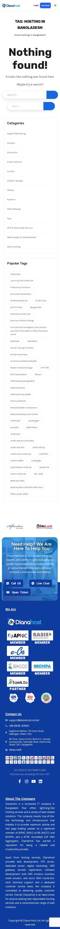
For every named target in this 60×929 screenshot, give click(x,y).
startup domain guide (20, 394)
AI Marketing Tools (19, 300)
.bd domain (15, 274)
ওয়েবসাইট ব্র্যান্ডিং (34, 421)
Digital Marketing (16, 133)
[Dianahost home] (11, 5)
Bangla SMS (35, 307)
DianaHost (32, 341)
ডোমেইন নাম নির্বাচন (16, 460)
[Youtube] (33, 781)
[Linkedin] (40, 781)
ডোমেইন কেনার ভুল (38, 447)
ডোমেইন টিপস (43, 454)
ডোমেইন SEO (15, 434)
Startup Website (18, 401)
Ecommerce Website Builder (23, 361)
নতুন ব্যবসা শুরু (44, 467)
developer (14, 341)
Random (11, 199)
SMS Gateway (14, 209)
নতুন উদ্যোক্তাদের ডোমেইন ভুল (20, 467)
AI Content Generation (20, 294)
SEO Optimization (18, 374)
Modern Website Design (21, 367)
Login (36, 5)
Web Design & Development (21, 237)
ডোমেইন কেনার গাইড (17, 447)
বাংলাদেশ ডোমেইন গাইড (18, 474)
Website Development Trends (24, 414)
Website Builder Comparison (23, 407)
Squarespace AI (17, 387)
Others (10, 190)
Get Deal (45, 5)
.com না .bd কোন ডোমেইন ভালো (21, 280)
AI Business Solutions (20, 287)
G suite (10, 171)
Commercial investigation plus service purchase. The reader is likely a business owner (29, 331)
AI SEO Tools (41, 300)
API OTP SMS (16, 307)
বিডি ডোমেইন (38, 474)
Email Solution (14, 161)
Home (17, 35)
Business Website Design (22, 320)
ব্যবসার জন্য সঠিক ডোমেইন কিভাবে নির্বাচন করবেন (26, 487)
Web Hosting (13, 246)
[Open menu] (55, 5)
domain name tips (19, 354)
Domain (11, 143)
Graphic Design (15, 180)
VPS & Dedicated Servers (20, 227)
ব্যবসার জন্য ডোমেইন (17, 481)
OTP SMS (45, 367)
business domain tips (20, 314)
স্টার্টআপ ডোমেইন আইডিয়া (19, 494)
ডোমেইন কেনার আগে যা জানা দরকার (22, 441)
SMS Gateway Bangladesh (22, 381)
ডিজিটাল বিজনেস (31, 427)
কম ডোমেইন (14, 427)
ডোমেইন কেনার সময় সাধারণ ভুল (20, 454)
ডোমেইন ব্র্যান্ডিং (36, 460)
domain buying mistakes (22, 348)
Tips (9, 218)
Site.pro (38, 374)
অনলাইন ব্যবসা (15, 421)
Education (12, 152)
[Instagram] (26, 781)
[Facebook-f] (20, 781)
